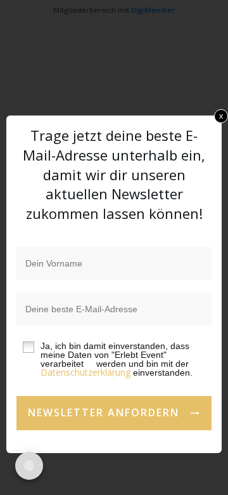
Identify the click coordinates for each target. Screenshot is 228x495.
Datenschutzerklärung (85, 372)
